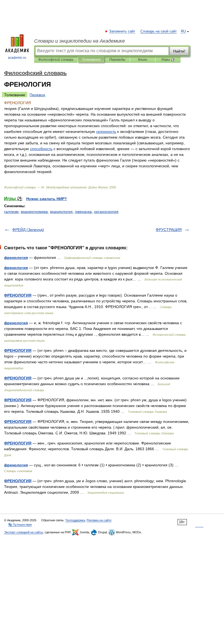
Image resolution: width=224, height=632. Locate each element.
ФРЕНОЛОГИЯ (17, 295)
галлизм (11, 211)
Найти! (179, 51)
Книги (142, 60)
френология (16, 257)
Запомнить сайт (122, 31)
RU (183, 31)
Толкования (91, 60)
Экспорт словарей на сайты (23, 532)
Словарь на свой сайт (158, 31)
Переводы (117, 60)
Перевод (37, 95)
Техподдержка (75, 520)
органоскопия (106, 211)
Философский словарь (55, 60)
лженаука (83, 211)
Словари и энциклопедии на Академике (79, 41)
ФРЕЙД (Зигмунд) (28, 229)
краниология (61, 211)
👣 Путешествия (20, 524)
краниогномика (34, 211)
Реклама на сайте (99, 520)
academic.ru (17, 58)
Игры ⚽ (168, 60)
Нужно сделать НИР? (46, 199)
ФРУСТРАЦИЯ (169, 229)
